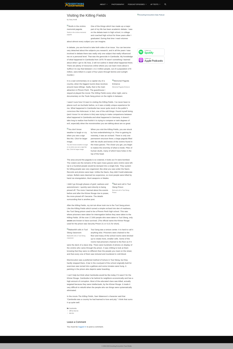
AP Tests (154, 4)
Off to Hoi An (73, 311)
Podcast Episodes (136, 4)
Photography (117, 4)
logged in (82, 327)
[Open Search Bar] (165, 4)
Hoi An (71, 313)
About (103, 4)
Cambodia (73, 308)
